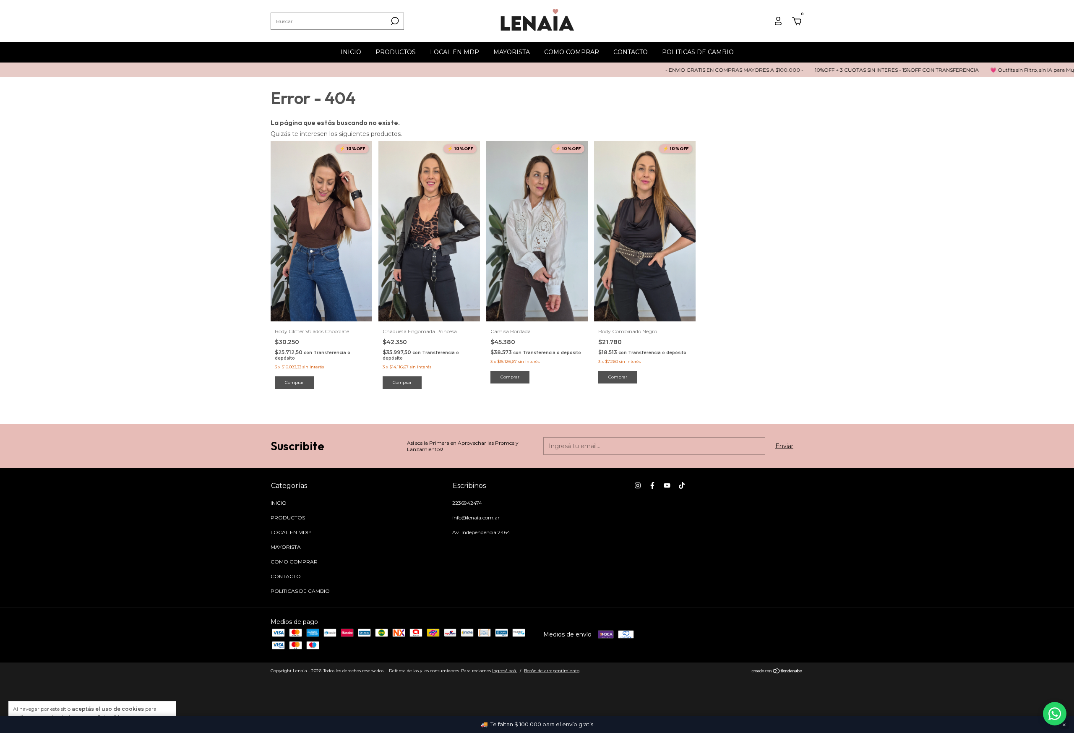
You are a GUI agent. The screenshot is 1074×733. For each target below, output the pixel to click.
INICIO (351, 52)
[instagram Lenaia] (637, 485)
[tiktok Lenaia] (681, 485)
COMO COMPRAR (571, 52)
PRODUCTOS (395, 52)
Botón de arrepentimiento (551, 670)
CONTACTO (630, 52)
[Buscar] (394, 21)
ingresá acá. (504, 670)
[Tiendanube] (777, 672)
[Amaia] (1054, 713)
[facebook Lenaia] (652, 485)
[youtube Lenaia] (667, 485)
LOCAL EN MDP (454, 52)
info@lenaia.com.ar (476, 517)
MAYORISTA (511, 52)
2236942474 (467, 503)
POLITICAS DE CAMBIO (698, 52)
